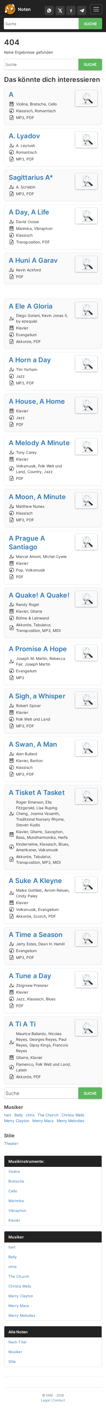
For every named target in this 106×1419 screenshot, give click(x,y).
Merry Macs (43, 1120)
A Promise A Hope (38, 649)
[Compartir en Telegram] (81, 10)
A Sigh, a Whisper (37, 696)
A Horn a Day (30, 360)
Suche (90, 23)
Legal (45, 1400)
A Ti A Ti (22, 1024)
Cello (12, 1191)
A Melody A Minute (39, 443)
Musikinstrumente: (26, 1161)
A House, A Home (37, 401)
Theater (11, 1143)
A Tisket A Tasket (37, 792)
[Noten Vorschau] (86, 98)
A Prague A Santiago (27, 542)
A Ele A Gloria (30, 306)
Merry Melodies (70, 1120)
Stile (12, 1361)
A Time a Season (36, 934)
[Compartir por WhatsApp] (49, 10)
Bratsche (16, 1181)
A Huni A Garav (33, 260)
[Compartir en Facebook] (71, 10)
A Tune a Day (30, 976)
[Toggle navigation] (96, 9)
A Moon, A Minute (37, 497)
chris (30, 1115)
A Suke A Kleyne (35, 881)
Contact (58, 1400)
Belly (18, 1115)
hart (7, 1115)
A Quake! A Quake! (39, 595)
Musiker (16, 1237)
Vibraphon (17, 1210)
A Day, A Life (29, 212)
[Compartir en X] (60, 10)
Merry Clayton (16, 1120)
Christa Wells (72, 1115)
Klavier (14, 1220)
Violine (14, 1171)
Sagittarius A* (31, 177)
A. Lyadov (24, 136)
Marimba (16, 1201)
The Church (48, 1115)
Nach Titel (17, 1342)
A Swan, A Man (33, 744)
